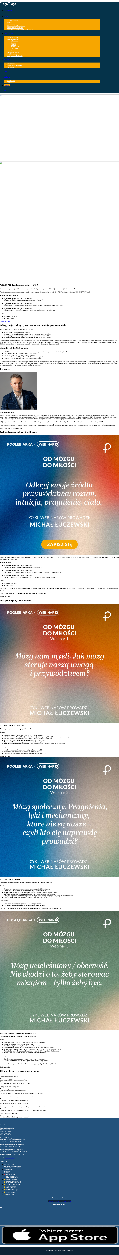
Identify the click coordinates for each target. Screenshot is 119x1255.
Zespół (9, 22)
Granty (6, 90)
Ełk (12, 50)
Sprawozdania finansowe (15, 27)
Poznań (13, 44)
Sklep (5, 71)
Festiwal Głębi (8, 10)
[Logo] (50, 4)
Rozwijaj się (7, 59)
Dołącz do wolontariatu (14, 56)
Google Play (11, 80)
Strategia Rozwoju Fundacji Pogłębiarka (20, 29)
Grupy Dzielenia (12, 37)
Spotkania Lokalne (13, 39)
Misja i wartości (12, 20)
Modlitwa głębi (12, 54)
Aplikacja (7, 77)
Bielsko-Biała (15, 46)
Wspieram (7, 85)
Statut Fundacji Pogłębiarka (16, 26)
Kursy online (11, 63)
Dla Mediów (11, 24)
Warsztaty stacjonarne (14, 65)
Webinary (10, 67)
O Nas (6, 16)
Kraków (13, 43)
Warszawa (14, 41)
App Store (10, 82)
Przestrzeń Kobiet (13, 52)
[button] (5, 596)
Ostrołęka (14, 48)
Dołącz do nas (8, 33)
